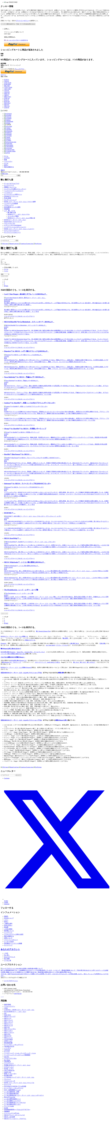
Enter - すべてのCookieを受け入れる (25, 24)
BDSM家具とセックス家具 (12, 207)
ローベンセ (7, 1084)
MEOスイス (7, 1018)
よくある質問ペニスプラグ (12, 1101)
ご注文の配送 (8, 929)
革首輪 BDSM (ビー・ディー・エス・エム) (17, 1065)
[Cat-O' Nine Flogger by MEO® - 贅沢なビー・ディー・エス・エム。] (25, 297)
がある (58, 662)
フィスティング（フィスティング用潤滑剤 (17, 1055)
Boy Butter (7, 1060)
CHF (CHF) (7, 89)
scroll (2, 996)
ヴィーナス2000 (9, 1106)
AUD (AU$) (7, 82)
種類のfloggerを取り (61, 720)
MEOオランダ (8, 1025)
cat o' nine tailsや (50, 645)
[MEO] (4, 173)
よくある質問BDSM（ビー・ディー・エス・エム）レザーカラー (24, 1095)
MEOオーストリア (9, 1016)
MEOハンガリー (9, 1032)
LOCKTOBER (8, 1039)
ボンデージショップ (10, 200)
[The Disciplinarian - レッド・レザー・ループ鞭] (18, 593)
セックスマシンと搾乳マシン (13, 194)
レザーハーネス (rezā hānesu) (12, 225)
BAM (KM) (7, 84)
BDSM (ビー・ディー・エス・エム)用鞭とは (14, 636)
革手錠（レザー (9, 1068)
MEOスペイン (8, 1023)
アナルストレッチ (9, 1081)
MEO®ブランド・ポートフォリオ (14, 1115)
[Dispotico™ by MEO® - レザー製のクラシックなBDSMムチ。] (23, 355)
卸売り (6, 165)
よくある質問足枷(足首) (11, 1093)
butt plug (6, 1056)
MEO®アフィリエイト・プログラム (15, 1118)
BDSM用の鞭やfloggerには (18, 660)
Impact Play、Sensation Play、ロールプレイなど (31, 652)
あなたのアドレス (9, 957)
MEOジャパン (8, 1037)
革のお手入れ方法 (9, 1097)
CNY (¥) (6, 90)
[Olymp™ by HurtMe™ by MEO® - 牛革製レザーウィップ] (21, 432)
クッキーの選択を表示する (8, 24)
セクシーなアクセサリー (11, 230)
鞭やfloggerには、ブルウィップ (11, 662)
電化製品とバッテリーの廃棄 (13, 943)
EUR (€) (6, 79)
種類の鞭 (61, 672)
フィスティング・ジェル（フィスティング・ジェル (20, 1053)
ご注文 (6, 953)
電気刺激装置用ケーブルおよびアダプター (17, 1109)
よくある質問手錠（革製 (11, 1091)
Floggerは (3, 643)
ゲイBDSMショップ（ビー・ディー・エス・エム (19, 1077)
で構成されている (29, 640)
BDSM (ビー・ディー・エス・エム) (15, 219)
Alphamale (7, 1049)
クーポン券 (7, 960)
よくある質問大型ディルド (12, 1104)
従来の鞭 (102, 643)
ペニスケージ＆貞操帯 (11, 203)
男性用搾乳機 (8, 1043)
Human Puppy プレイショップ (13, 221)
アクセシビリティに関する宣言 (13, 934)
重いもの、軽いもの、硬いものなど (84, 662)
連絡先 (3, 170)
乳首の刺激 (7, 198)
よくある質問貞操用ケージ (12, 1099)
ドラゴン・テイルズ (62, 645)
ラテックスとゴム (9, 223)
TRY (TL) (7, 106)
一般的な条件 (8, 923)
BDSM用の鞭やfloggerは (8, 652)
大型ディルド (8, 1041)
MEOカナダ (7, 1036)
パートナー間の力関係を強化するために (13, 653)
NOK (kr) (7, 98)
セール (6, 163)
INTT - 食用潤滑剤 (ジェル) (12, 1090)
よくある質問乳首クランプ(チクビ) (15, 1102)
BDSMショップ (9, 918)
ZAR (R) (6, 107)
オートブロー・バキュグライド (13, 1044)
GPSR (6, 1008)
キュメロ (7, 1051)
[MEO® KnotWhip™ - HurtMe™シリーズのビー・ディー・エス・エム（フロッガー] (30, 541)
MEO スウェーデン (10, 1029)
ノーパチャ (7, 1048)
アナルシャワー (9, 205)
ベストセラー (8, 161)
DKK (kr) (7, 93)
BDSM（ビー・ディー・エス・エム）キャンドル (19, 1082)
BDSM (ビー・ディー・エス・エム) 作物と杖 (21, 218)
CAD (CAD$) (8, 87)
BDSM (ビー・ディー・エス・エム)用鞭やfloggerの (16, 667)
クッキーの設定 (9, 941)
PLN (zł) (6, 100)
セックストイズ (9, 185)
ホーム (6, 156)
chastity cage (7, 1072)
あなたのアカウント (10, 949)
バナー (6, 920)
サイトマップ (8, 945)
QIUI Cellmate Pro (9, 1070)
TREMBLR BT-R (9, 1046)
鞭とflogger (39, 631)
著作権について (9, 930)
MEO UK (7, 1027)
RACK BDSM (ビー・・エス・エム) (15, 1011)
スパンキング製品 (13, 216)
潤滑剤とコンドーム (10, 187)
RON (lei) (7, 101)
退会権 (6, 927)
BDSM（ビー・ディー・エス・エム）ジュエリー (19, 229)
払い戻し (7, 955)
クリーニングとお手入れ (11, 1113)
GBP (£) (6, 95)
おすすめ (7, 158)
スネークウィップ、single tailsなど (45, 662)
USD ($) (6, 81)
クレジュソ (7, 1079)
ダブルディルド (9, 1067)
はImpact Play (47, 631)
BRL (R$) (7, 86)
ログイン (3, 74)
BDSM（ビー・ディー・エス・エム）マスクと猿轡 (20, 201)
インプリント (8, 932)
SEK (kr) (6, 104)
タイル (6, 269)
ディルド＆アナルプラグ (11, 183)
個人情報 (7, 958)
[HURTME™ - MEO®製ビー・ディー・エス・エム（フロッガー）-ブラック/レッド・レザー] (32, 516)
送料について (8, 938)
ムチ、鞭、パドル (9, 210)
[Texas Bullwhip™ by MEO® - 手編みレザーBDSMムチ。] (21, 380)
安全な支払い (8, 925)
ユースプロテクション (11, 980)
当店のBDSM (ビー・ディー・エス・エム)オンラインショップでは (21, 672)
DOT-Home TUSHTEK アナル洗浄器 (15, 1086)
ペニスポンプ (8, 192)
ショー (3, 259)
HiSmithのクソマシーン (11, 196)
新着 (5, 159)
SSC (5, 1013)
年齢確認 (7, 1111)
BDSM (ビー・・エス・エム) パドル (19, 214)
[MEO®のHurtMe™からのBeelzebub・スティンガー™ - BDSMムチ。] (25, 325)
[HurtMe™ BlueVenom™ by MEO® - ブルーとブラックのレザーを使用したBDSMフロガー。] (32, 457)
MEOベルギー (8, 1030)
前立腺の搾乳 (8, 1075)
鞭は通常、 (66, 638)
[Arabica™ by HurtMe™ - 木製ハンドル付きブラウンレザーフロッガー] (26, 406)
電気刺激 (7, 209)
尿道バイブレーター (10, 1073)
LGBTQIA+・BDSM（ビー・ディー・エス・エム (19, 1009)
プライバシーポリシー (23, 20)
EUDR (6, 1108)
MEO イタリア (8, 1022)
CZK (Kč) (7, 92)
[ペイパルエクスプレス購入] (16, 46)
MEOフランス (8, 1020)
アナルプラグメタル (10, 1058)
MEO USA (7, 1034)
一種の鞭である (74, 643)
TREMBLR (7, 1061)
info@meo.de (17, 993)
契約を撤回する (9, 167)
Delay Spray (7, 1015)
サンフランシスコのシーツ (12, 232)
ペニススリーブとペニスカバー (13, 191)
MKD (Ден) (7, 96)
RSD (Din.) (7, 103)
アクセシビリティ (9, 1006)
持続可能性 (7, 1004)
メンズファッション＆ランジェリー (15, 227)
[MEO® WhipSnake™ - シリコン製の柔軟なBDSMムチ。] (21, 565)
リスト (6, 271)
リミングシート (9, 1063)
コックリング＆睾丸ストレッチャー (15, 189)
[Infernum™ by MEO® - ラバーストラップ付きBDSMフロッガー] (24, 487)
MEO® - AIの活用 (9, 1117)
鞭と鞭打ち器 (12, 212)
